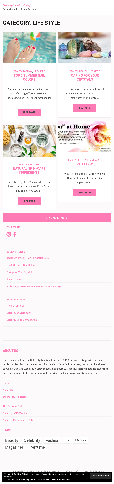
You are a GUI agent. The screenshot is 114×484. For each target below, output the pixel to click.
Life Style (39, 71)
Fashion (27, 71)
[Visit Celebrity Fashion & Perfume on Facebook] (14, 235)
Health (83, 71)
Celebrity (32, 440)
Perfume (37, 447)
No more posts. (58, 218)
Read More (29, 112)
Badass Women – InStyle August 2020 (27, 257)
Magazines (96, 160)
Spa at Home (85, 164)
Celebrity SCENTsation (18, 312)
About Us (8, 390)
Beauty (18, 71)
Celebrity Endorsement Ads (21, 319)
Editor (39, 58)
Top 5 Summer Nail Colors (20, 265)
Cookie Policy (65, 479)
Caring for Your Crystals (19, 272)
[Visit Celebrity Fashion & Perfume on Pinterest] (8, 235)
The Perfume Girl (15, 305)
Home (6, 383)
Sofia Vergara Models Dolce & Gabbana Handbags (34, 286)
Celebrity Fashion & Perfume (19, 5)
